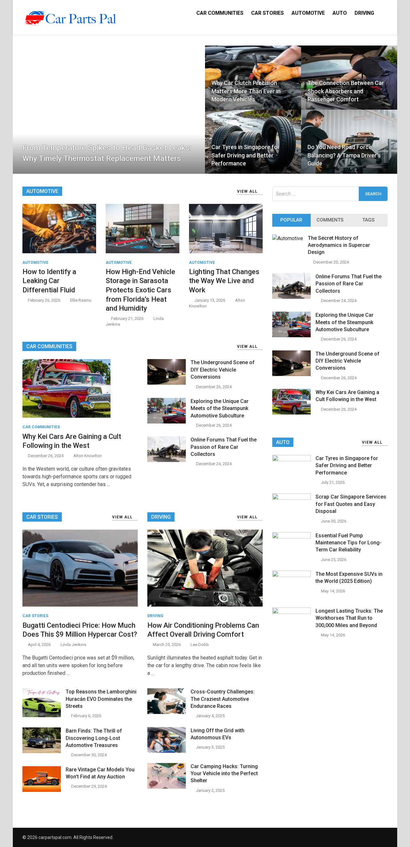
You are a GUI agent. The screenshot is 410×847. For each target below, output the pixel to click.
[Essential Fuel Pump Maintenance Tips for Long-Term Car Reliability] (291, 537)
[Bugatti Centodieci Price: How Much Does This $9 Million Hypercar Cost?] (80, 568)
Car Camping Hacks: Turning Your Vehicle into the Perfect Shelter (224, 773)
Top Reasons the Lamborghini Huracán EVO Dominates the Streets (101, 699)
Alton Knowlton (87, 455)
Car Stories (267, 13)
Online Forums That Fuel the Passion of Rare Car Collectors (224, 447)
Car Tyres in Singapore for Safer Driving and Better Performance (245, 155)
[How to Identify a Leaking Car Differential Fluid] (59, 228)
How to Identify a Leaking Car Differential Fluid (49, 281)
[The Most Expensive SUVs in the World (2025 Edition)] (291, 575)
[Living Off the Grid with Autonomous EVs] (166, 751)
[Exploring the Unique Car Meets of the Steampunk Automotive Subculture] (166, 422)
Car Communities (219, 13)
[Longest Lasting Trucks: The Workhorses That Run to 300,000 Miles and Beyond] (291, 612)
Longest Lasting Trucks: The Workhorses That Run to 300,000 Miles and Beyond (349, 618)
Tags (368, 220)
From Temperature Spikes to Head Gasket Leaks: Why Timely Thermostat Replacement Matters (106, 153)
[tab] (291, 220)
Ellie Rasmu (80, 300)
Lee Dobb (200, 644)
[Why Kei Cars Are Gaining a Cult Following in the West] (66, 388)
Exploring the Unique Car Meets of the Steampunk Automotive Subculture (220, 408)
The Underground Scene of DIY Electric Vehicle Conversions (223, 369)
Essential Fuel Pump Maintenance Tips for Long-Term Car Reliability (348, 543)
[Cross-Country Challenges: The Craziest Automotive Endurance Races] (166, 712)
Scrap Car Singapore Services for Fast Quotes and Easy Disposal (351, 504)
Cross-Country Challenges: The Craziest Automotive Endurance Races (223, 699)
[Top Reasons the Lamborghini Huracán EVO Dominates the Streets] (41, 715)
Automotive (308, 13)
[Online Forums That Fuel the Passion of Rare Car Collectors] (166, 460)
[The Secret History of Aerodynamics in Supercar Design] (287, 238)
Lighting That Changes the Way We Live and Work (224, 281)
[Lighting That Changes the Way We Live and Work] (226, 228)
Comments (329, 220)
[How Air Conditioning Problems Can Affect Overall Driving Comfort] (205, 568)
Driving (364, 13)
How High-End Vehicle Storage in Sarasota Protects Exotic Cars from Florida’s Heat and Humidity (140, 290)
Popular (291, 220)
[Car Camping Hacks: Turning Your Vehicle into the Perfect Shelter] (166, 787)
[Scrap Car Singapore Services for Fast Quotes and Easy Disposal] (291, 498)
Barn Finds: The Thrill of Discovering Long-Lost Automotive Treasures (94, 738)
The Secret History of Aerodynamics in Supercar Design (339, 245)
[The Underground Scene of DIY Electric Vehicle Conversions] (166, 383)
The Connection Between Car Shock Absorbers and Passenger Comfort (346, 91)
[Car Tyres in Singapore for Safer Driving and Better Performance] (291, 460)
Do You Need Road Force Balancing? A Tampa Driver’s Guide (344, 155)
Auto (339, 13)
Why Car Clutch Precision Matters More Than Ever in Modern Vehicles (246, 91)
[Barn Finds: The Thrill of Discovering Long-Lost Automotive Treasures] (41, 751)
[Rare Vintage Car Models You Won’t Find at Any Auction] (41, 790)
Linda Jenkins (73, 644)
